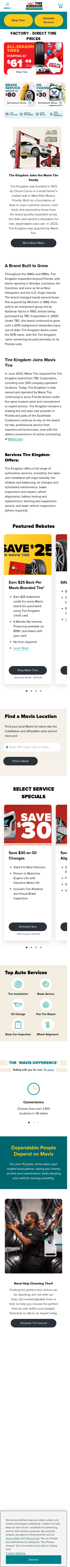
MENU (7, 8)
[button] (26, 691)
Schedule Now (16, 103)
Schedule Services (48, 20)
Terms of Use (32, 1538)
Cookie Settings (16, 1553)
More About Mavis (34, 243)
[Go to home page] (34, 6)
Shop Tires (18, 20)
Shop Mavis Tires (28, 670)
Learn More (21, 648)
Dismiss (33, 1559)
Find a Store (20, 761)
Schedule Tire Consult (33, 1323)
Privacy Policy (13, 1538)
